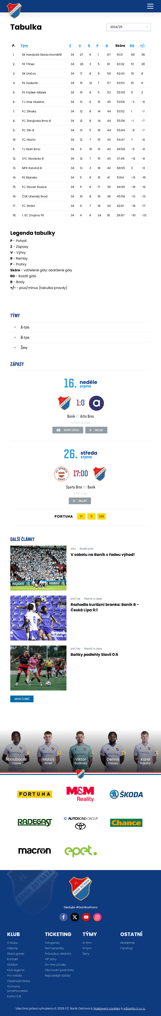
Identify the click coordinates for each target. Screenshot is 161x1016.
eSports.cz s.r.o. (134, 1008)
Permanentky (54, 948)
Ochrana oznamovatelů (17, 988)
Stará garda (15, 954)
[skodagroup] (126, 796)
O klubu (12, 943)
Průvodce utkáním (58, 954)
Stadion (12, 964)
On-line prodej (55, 964)
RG (132, 45)
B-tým (25, 337)
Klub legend (15, 970)
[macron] (35, 852)
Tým (24, 45)
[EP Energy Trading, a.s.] (80, 852)
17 (81, 516)
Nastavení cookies (106, 1008)
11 (91, 516)
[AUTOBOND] (80, 824)
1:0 (80, 402)
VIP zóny (51, 959)
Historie (12, 948)
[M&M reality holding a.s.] (80, 796)
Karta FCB (14, 996)
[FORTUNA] (35, 796)
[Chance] (126, 824)
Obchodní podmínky (59, 970)
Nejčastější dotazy (58, 975)
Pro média (14, 975)
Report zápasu (71, 430)
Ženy (24, 347)
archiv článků (21, 699)
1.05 (101, 516)
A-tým (25, 327)
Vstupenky (52, 943)
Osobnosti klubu (18, 981)
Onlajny (98, 430)
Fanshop (126, 948)
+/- (142, 45)
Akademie (127, 943)
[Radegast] (35, 824)
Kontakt (12, 959)
